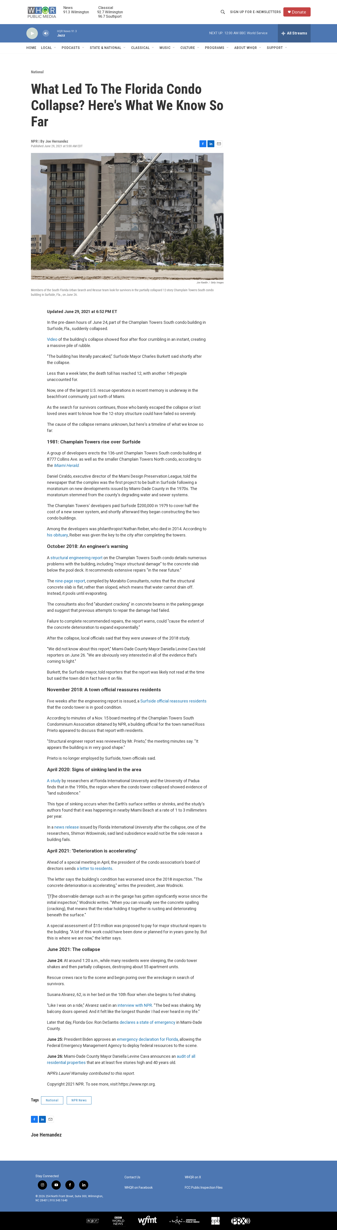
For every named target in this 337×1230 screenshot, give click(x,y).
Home (31, 48)
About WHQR (245, 48)
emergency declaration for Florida (147, 1039)
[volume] (46, 33)
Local (46, 48)
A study (54, 780)
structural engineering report (76, 557)
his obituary (57, 535)
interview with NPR (135, 1005)
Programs (214, 48)
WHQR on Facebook (138, 1187)
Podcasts (71, 48)
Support (275, 48)
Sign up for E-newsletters (255, 12)
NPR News (79, 1100)
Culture (187, 48)
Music (165, 48)
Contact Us (132, 1177)
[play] (32, 33)
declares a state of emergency (147, 1022)
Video (52, 339)
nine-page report (70, 580)
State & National (105, 48)
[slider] (53, 33)
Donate (299, 12)
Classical (140, 48)
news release (66, 827)
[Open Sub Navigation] (55, 48)
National (37, 72)
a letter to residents (94, 868)
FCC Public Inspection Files (204, 1187)
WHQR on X (193, 1177)
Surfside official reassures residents (173, 701)
